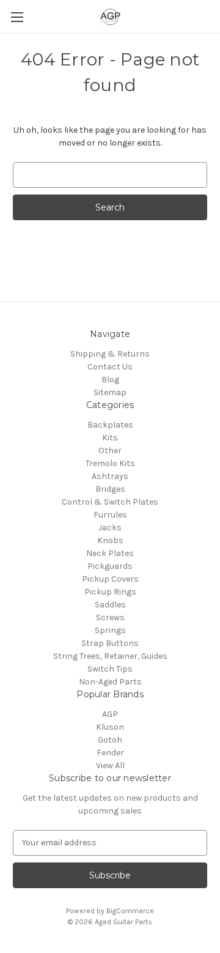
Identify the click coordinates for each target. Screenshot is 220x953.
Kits (110, 437)
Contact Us (110, 367)
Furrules (110, 515)
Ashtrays (110, 476)
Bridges (110, 489)
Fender (110, 752)
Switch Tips (110, 669)
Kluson (110, 727)
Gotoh (110, 740)
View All (110, 765)
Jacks (110, 527)
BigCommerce (130, 911)
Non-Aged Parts (110, 682)
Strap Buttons (110, 643)
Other (110, 450)
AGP (110, 714)
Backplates (110, 425)
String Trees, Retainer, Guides (110, 656)
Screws (110, 617)
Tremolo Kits (110, 463)
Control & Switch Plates (110, 502)
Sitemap (110, 392)
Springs (110, 630)
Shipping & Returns (110, 354)
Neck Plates (110, 553)
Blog (110, 379)
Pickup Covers (110, 579)
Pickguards (110, 566)
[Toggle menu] (17, 17)
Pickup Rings (110, 592)
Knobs (110, 540)
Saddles (110, 604)
